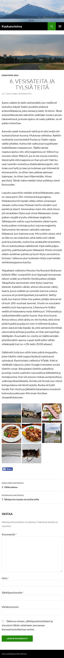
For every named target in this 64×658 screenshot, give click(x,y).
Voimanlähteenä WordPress (14, 654)
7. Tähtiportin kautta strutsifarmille (20, 497)
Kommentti (9, 534)
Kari (14, 93)
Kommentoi (25, 93)
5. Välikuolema (13, 485)
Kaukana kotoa (12, 26)
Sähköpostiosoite (13, 592)
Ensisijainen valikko (60, 26)
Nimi (5, 578)
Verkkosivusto (10, 606)
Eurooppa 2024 (10, 75)
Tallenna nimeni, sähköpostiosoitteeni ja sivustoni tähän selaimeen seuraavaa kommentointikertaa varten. (27, 625)
